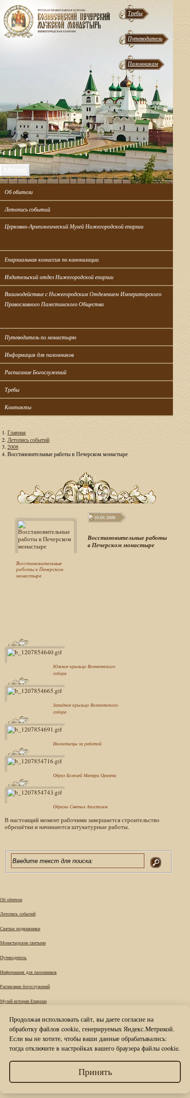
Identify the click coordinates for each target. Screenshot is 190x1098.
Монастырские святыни (23, 942)
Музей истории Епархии (23, 1001)
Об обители (19, 191)
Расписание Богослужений (35, 372)
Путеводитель (145, 38)
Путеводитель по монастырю (40, 337)
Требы (135, 13)
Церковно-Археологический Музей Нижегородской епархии (74, 226)
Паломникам (143, 63)
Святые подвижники (20, 928)
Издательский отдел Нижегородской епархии (59, 276)
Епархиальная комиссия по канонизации (52, 259)
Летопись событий (27, 209)
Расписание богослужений (25, 986)
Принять (95, 1071)
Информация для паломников (39, 354)
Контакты (18, 407)
